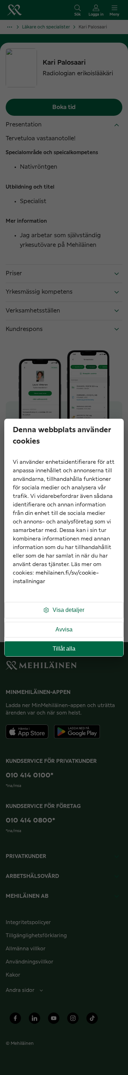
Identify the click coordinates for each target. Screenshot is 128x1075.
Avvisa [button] (64, 629)
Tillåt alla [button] (64, 649)
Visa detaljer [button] (68, 610)
